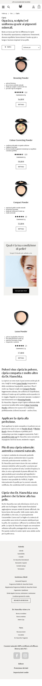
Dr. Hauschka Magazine (21, 638)
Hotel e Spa (21, 619)
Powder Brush (27, 429)
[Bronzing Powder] (21, 64)
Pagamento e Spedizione (21, 590)
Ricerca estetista (21, 616)
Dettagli (21, 104)
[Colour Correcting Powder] (21, 126)
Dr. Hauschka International (21, 560)
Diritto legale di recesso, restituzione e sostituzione (21, 593)
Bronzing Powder (21, 78)
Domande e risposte (21, 563)
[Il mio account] (33, 6)
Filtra (9, 47)
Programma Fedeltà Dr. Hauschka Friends (21, 584)
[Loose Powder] (21, 318)
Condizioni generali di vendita (21, 596)
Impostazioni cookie (21, 672)
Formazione (21, 569)
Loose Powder (21, 332)
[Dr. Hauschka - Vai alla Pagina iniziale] (21, 5)
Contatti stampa (21, 566)
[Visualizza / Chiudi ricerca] (8, 7)
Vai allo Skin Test (21, 291)
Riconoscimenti (21, 632)
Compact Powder (20, 202)
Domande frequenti (21, 581)
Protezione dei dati (21, 668)
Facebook (16, 655)
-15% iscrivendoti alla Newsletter (21, 2)
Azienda (21, 547)
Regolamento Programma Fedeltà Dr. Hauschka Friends (21, 587)
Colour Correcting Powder (21, 140)
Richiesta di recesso (21, 600)
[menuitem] (3, 7)
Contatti (21, 557)
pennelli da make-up (9, 437)
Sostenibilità (21, 554)
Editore (21, 664)
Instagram (25, 655)
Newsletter (21, 635)
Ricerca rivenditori (21, 613)
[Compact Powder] (21, 189)
